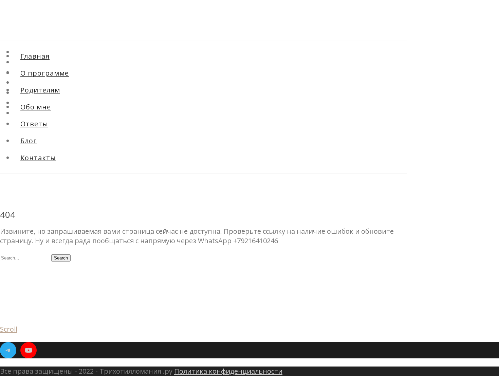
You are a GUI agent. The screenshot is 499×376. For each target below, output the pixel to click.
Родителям (40, 90)
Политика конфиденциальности (228, 371)
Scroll (8, 329)
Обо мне (35, 106)
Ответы (34, 123)
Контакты (38, 157)
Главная (35, 56)
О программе (44, 73)
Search (61, 257)
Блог (20, 103)
